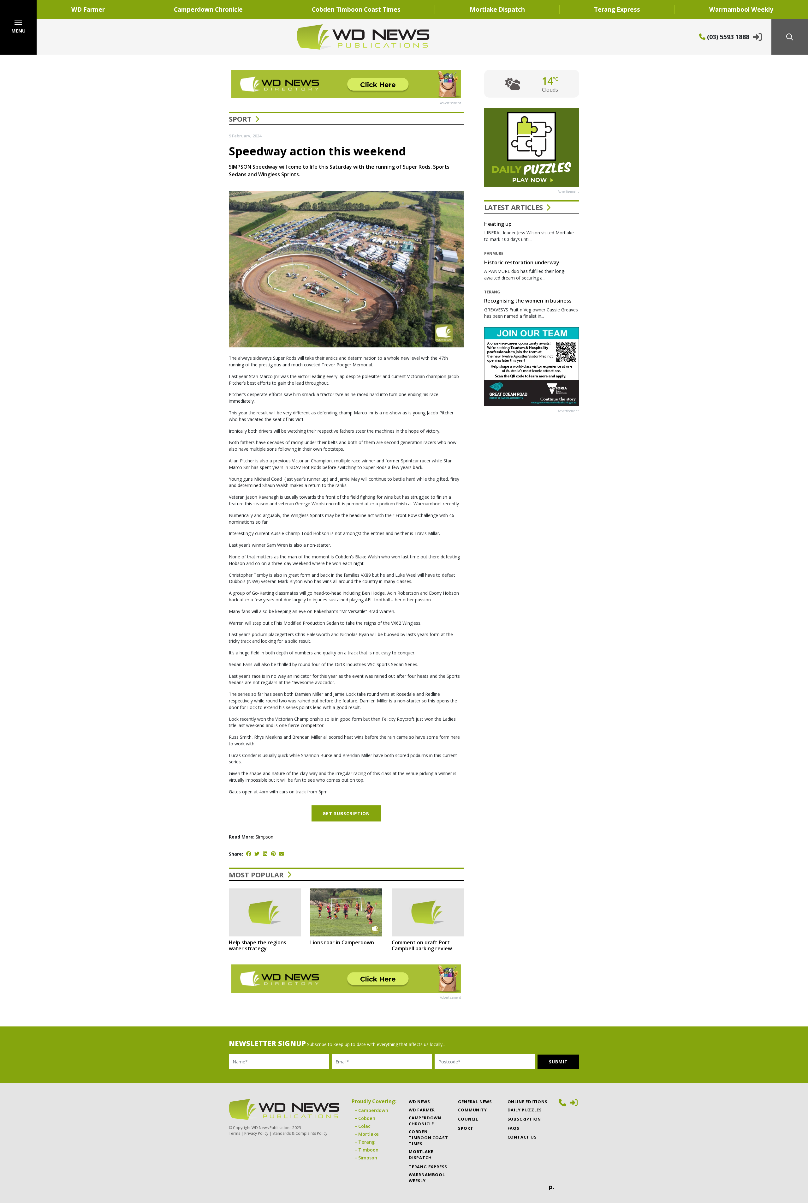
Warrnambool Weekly (741, 9)
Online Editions (528, 1101)
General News (475, 1101)
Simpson (264, 837)
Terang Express (617, 9)
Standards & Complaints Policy (299, 1133)
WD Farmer (88, 9)
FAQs (514, 1128)
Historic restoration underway (521, 262)
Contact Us (522, 1137)
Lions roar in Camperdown (342, 942)
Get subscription (346, 813)
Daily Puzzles (525, 1110)
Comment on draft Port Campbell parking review (422, 945)
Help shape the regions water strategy (257, 945)
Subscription (524, 1119)
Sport (240, 118)
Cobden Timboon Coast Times (356, 9)
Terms (234, 1133)
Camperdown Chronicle (208, 9)
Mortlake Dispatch (497, 9)
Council (468, 1119)
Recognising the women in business (528, 300)
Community (472, 1110)
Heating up (498, 223)
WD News (419, 1101)
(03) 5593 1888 (727, 37)
